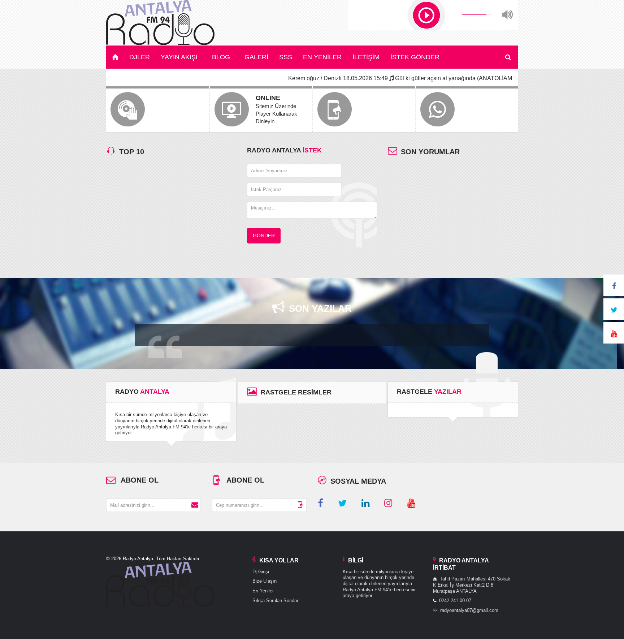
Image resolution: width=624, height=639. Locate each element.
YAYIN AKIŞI (179, 57)
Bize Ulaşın (264, 581)
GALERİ (256, 57)
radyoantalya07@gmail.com (469, 610)
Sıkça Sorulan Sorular (275, 600)
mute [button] (507, 14)
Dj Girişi (260, 571)
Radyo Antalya (137, 558)
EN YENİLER (322, 57)
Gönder (264, 235)
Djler (139, 57)
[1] (194, 505)
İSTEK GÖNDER (414, 57)
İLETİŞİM (366, 57)
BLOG (221, 57)
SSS (285, 57)
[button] (426, 15)
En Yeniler (263, 590)
